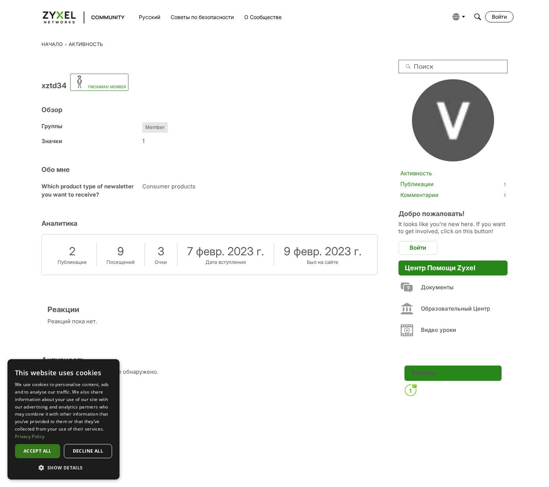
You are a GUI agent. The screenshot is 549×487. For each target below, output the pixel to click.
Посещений (120, 262)
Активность (416, 173)
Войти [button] (418, 247)
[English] (80, 17)
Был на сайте (322, 262)
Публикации (72, 262)
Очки (161, 262)
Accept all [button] (38, 451)
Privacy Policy (29, 436)
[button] (63, 467)
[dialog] (63, 419)
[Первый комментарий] (410, 390)
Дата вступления (225, 262)
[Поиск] (408, 66)
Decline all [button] (88, 451)
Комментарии (453, 194)
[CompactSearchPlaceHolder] (477, 17)
